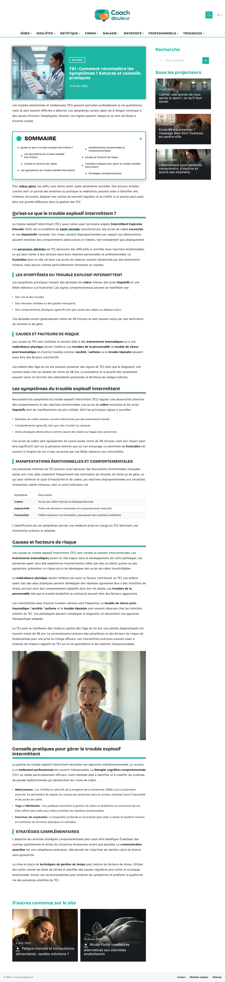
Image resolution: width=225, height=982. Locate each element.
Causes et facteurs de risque (40, 163)
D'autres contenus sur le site (44, 903)
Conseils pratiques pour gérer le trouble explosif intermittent (112, 165)
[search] (209, 14)
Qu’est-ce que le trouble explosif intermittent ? (47, 147)
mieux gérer (27, 186)
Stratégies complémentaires (105, 173)
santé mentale (70, 229)
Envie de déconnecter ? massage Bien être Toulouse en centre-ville (181, 133)
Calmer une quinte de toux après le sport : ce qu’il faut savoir (180, 97)
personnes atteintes (32, 249)
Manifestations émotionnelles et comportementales (107, 149)
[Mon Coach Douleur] (112, 15)
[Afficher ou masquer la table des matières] (99, 139)
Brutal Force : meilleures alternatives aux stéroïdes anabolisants (107, 949)
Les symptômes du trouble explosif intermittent (44, 156)
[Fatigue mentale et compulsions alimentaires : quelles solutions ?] (45, 935)
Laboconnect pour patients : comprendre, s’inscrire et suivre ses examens (181, 168)
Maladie (77, 60)
